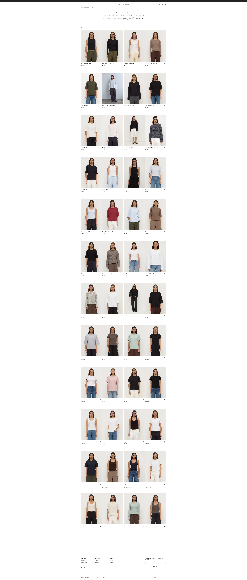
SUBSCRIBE (122, 300)
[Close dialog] (145, 277)
